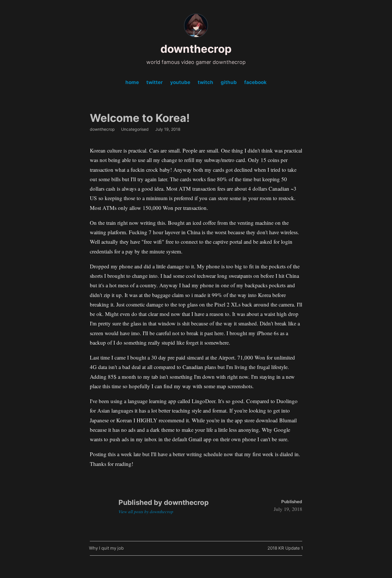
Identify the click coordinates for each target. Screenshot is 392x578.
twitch (205, 82)
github (229, 82)
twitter (154, 82)
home (132, 82)
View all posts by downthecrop (146, 511)
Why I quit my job (106, 549)
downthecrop (196, 48)
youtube (180, 82)
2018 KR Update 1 (285, 549)
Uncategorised (135, 129)
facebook (255, 82)
